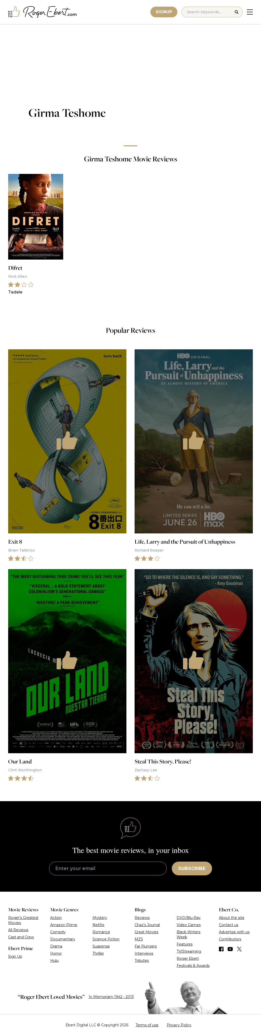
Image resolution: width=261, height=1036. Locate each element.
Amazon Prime (63, 925)
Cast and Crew (21, 937)
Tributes (142, 960)
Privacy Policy (179, 1025)
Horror (56, 953)
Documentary (62, 939)
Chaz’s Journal (147, 925)
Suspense (101, 946)
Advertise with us (234, 932)
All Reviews (18, 930)
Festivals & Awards (193, 965)
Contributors (230, 939)
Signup (164, 11)
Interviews (144, 953)
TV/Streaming (189, 951)
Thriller (98, 953)
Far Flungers (146, 946)
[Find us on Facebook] (221, 949)
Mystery (100, 917)
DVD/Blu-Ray (189, 917)
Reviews (142, 917)
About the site (231, 917)
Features (184, 944)
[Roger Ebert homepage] (42, 12)
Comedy (58, 932)
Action (56, 917)
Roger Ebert (188, 958)
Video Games (189, 925)
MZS (139, 939)
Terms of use (147, 1025)
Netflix (98, 925)
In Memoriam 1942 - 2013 (111, 996)
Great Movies (146, 932)
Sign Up (15, 956)
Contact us (228, 925)
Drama (56, 946)
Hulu (54, 960)
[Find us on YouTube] (230, 949)
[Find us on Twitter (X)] (239, 949)
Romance (101, 932)
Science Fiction (106, 939)
